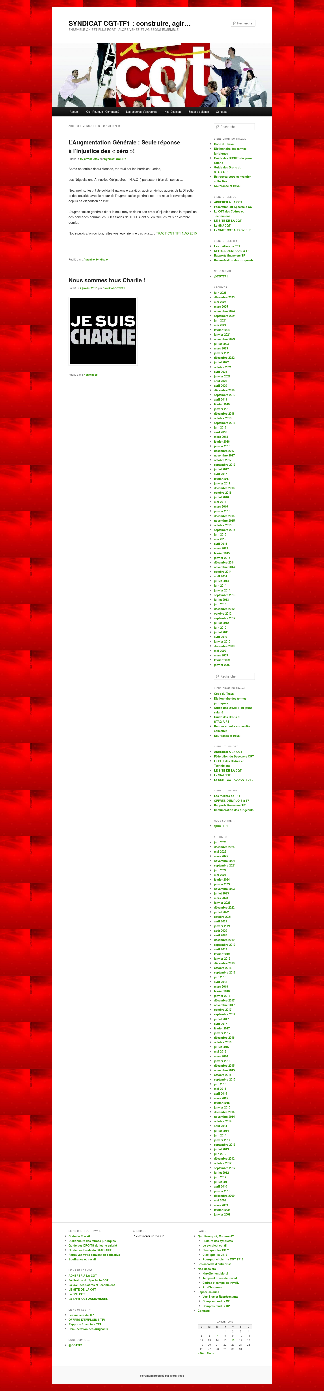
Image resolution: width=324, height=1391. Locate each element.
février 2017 (222, 479)
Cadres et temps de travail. (221, 1282)
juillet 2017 (221, 469)
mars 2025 (221, 306)
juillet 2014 (221, 581)
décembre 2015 (224, 516)
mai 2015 (220, 539)
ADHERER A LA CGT (228, 202)
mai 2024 (220, 325)
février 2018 (222, 441)
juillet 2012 (221, 623)
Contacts (221, 111)
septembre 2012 (224, 618)
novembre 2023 (224, 339)
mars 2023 (221, 348)
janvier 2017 (222, 483)
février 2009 (222, 660)
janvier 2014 (222, 590)
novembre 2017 (224, 455)
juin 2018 (220, 427)
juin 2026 (220, 292)
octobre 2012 (222, 613)
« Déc (201, 1353)
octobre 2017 (222, 460)
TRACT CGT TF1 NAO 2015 (176, 233)
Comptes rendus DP (216, 1306)
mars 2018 (221, 436)
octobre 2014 (222, 571)
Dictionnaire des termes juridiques (92, 1241)
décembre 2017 (224, 451)
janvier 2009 (222, 665)
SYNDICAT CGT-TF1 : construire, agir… (130, 23)
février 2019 (222, 404)
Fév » (210, 1353)
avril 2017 (220, 474)
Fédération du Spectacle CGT (234, 207)
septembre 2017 (224, 464)
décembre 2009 (224, 646)
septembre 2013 (224, 595)
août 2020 (220, 381)
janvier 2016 (222, 511)
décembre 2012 (224, 609)
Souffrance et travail (227, 186)
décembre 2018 (224, 413)
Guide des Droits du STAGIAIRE (90, 1250)
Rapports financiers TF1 (230, 255)
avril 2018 (220, 432)
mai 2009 (220, 650)
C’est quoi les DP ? (216, 1250)
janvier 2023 (222, 353)
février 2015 (222, 553)
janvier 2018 (222, 446)
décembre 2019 (224, 390)
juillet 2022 (221, 362)
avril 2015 (220, 543)
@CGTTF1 (221, 276)
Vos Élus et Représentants (220, 1296)
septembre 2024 (224, 316)
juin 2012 (220, 627)
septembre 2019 (224, 395)
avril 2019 (220, 399)
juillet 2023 (221, 344)
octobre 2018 (222, 418)
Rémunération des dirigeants (233, 260)
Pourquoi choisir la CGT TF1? (223, 1259)
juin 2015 (220, 534)
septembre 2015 (224, 530)
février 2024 (222, 330)
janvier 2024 (222, 334)
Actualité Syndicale (96, 259)
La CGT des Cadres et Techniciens (92, 1285)
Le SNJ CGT (222, 225)
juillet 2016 (221, 497)
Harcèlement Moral (215, 1273)
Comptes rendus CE (216, 1301)
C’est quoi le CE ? (215, 1254)
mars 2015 (221, 548)
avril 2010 (220, 637)
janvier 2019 (222, 409)
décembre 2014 (224, 562)
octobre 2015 (222, 525)
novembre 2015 (224, 520)
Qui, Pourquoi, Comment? (102, 111)
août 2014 (220, 576)
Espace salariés (198, 111)
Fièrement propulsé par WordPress (162, 1376)
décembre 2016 (224, 488)
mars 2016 (221, 506)
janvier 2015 (222, 558)
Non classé (91, 375)
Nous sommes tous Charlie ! (107, 280)
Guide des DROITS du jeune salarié (93, 1245)
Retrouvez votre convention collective (94, 1254)
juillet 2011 (221, 632)
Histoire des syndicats (218, 1241)
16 (233, 1340)
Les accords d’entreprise (141, 111)
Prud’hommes (212, 1287)
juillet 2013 (221, 599)
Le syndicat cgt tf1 (215, 1245)
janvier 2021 (222, 376)
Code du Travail (224, 144)
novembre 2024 (224, 311)
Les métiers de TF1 (227, 246)
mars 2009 (221, 655)
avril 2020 (220, 385)
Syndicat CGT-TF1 (115, 159)
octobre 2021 (222, 367)
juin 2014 (220, 585)
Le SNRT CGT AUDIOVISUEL (233, 230)
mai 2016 (220, 502)
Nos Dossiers (173, 111)
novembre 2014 (224, 567)
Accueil (74, 111)
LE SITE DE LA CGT (228, 220)
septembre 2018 (224, 423)
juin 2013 (220, 604)
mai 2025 (220, 302)
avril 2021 (220, 371)
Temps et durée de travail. (220, 1278)
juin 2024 (220, 320)
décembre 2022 (224, 357)
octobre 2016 (222, 492)
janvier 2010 (222, 641)
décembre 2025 (224, 297)
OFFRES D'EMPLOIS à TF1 (232, 251)
